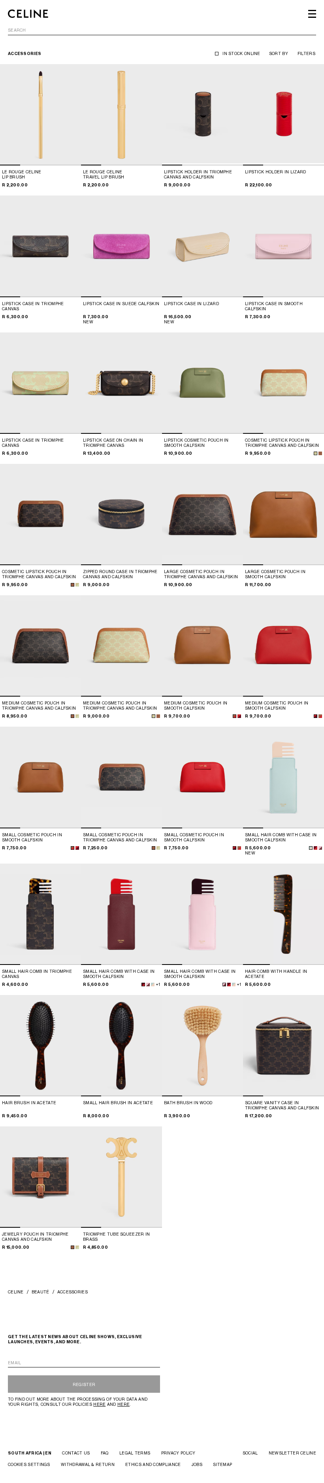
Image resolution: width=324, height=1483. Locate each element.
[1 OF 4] (40, 114)
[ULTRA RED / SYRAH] (239, 716)
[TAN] (72, 585)
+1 (158, 984)
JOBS (197, 1464)
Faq (105, 1453)
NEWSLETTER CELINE (292, 1453)
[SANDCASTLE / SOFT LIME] (315, 453)
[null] (77, 585)
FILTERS (306, 53)
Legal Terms (134, 1453)
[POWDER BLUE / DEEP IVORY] (311, 848)
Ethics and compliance (153, 1464)
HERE (99, 1404)
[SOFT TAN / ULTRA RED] (234, 716)
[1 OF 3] (283, 914)
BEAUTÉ (40, 1291)
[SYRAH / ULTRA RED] (315, 848)
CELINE (16, 1291)
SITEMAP (222, 1464)
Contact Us (76, 1453)
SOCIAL (250, 1453)
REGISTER (84, 1384)
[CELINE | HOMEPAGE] (28, 13)
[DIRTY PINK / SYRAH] (320, 848)
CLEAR (309, 30)
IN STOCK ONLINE (241, 53)
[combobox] (162, 31)
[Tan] (320, 453)
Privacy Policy (178, 1453)
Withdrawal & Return (88, 1464)
